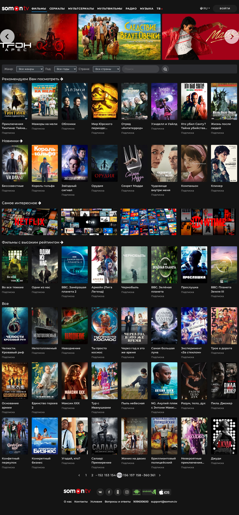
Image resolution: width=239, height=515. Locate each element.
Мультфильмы (110, 8)
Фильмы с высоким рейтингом (31, 242)
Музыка (146, 8)
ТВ (159, 8)
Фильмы (39, 8)
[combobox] (31, 69)
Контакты (81, 501)
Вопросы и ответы (118, 501)
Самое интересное (20, 203)
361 (153, 475)
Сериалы (57, 8)
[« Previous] (79, 475)
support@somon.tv (164, 501)
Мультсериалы (81, 8)
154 (113, 475)
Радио (131, 8)
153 (106, 475)
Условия (96, 501)
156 (125, 475)
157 (132, 475)
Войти (225, 8)
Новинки (11, 141)
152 (100, 475)
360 (146, 475)
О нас (68, 501)
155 (119, 475)
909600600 (140, 501)
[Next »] (159, 475)
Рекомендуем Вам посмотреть (31, 79)
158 (138, 475)
